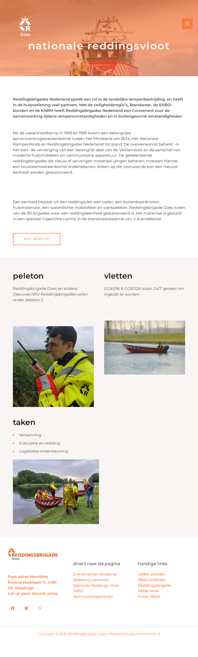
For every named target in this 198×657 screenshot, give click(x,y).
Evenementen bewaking (95, 574)
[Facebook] (13, 608)
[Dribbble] (40, 608)
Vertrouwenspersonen (93, 596)
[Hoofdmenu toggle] (187, 23)
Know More (149, 596)
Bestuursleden (152, 580)
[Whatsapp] (26, 608)
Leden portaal (151, 574)
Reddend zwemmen (91, 580)
